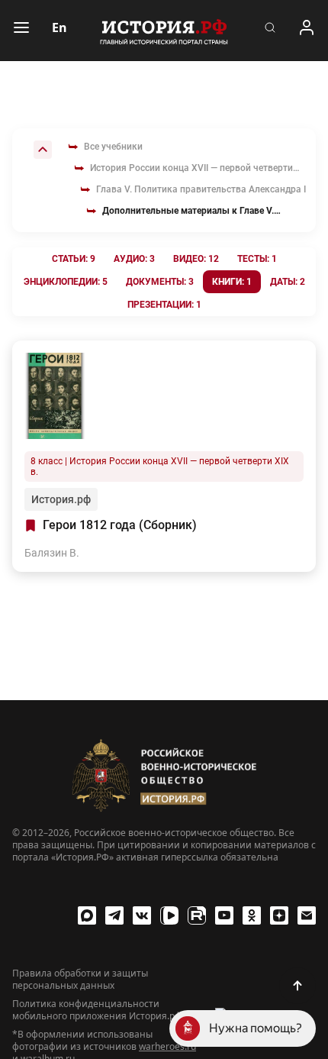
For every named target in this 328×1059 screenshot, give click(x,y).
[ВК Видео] (169, 915)
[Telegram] (114, 915)
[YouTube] (224, 915)
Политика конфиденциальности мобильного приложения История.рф (97, 1010)
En (59, 27)
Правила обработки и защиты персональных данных (80, 979)
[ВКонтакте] (142, 915)
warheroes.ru (167, 1046)
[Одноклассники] (252, 915)
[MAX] (87, 915)
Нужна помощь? (255, 1028)
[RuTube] (197, 915)
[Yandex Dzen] (279, 915)
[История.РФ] (164, 30)
